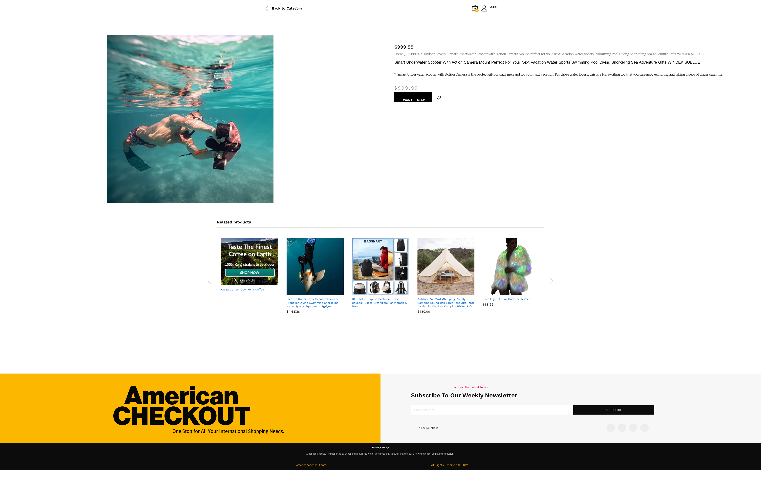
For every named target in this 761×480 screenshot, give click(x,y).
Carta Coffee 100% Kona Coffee (242, 289)
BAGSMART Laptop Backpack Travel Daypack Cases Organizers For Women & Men (379, 302)
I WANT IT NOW (413, 100)
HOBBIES (413, 54)
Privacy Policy (380, 447)
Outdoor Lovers (434, 54)
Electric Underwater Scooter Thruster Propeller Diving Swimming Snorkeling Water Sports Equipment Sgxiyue (312, 302)
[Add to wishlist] (439, 97)
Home (398, 54)
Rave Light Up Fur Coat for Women (507, 299)
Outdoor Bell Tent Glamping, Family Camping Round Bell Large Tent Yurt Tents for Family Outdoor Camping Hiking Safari (445, 303)
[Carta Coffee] (240, 283)
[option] (249, 268)
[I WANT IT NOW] (305, 292)
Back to (278, 8)
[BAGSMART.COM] (370, 292)
